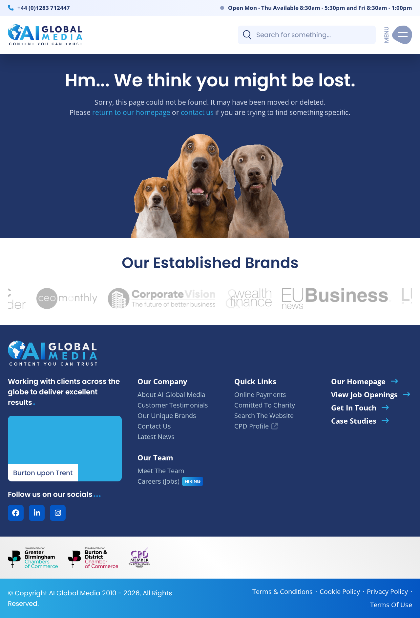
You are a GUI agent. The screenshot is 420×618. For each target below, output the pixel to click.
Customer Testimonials (172, 405)
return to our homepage (131, 112)
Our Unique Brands (166, 415)
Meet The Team (160, 470)
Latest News (156, 436)
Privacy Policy (387, 591)
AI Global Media (74, 593)
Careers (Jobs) (158, 481)
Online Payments (260, 394)
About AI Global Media (171, 394)
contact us (197, 112)
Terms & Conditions (282, 591)
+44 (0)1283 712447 (43, 7)
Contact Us (154, 426)
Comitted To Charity (264, 405)
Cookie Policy (340, 591)
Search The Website (264, 415)
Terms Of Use (391, 604)
